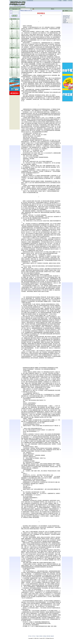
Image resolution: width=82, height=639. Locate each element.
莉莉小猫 (11, 43)
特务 (17, 35)
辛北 (17, 49)
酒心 (17, 65)
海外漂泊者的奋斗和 (66, 15)
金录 (17, 42)
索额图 (12, 49)
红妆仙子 (17, 46)
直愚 (17, 72)
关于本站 (29, 636)
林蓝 (17, 54)
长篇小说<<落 (65, 22)
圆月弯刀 (11, 36)
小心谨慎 (11, 24)
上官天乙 (11, 35)
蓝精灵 (12, 44)
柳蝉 (12, 31)
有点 (12, 46)
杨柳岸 (12, 39)
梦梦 (17, 33)
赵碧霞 (17, 31)
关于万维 (70, 0)
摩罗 (17, 62)
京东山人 (17, 68)
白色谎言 (64, 21)
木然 (12, 33)
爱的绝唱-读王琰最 (66, 16)
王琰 (17, 50)
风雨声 (12, 71)
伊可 (12, 68)
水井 (17, 20)
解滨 (12, 20)
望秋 (17, 71)
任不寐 (12, 55)
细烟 (12, 50)
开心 (12, 32)
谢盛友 (17, 21)
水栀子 (12, 51)
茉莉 (17, 25)
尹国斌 (17, 58)
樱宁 (12, 60)
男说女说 (11, 54)
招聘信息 (44, 636)
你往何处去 (65, 20)
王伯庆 (17, 64)
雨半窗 (17, 32)
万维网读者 (22, 10)
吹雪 (17, 60)
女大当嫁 (64, 19)
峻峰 (12, 72)
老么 (17, 69)
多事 (17, 51)
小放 (17, 36)
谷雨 (12, 42)
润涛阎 (12, 69)
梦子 (17, 73)
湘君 (17, 26)
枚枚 (17, 44)
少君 (12, 61)
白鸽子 (12, 62)
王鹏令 (12, 73)
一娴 (12, 21)
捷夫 (12, 25)
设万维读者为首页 (30, 0)
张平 (17, 24)
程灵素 (17, 39)
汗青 (17, 53)
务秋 (17, 43)
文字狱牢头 (17, 55)
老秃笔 (12, 58)
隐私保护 (52, 636)
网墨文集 (26, 10)
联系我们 (65, 0)
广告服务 (60, 0)
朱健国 (12, 64)
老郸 (17, 61)
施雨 (12, 53)
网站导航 (48, 636)
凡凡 (12, 26)
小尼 (12, 65)
